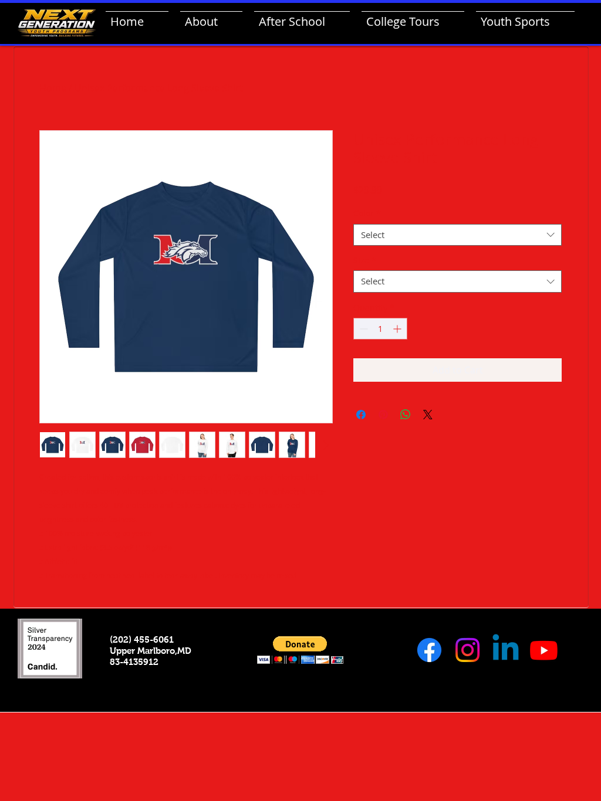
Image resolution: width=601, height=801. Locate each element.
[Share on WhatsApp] (406, 415)
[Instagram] (467, 650)
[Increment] (398, 328)
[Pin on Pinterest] (383, 415)
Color (367, 213)
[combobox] (457, 235)
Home (52, 88)
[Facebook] (429, 650)
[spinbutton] (380, 328)
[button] (300, 650)
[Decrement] (362, 328)
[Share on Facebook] (361, 415)
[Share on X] (428, 415)
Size (364, 260)
